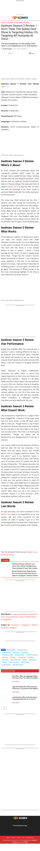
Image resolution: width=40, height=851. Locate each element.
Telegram (13, 627)
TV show (14, 842)
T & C (23, 837)
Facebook (15, 625)
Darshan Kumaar (19, 655)
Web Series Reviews (22, 23)
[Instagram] (17, 822)
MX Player (13, 657)
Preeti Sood (5, 660)
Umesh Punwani (7, 49)
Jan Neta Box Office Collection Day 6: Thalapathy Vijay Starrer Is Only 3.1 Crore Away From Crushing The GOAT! (25, 698)
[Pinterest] (20, 822)
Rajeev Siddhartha (15, 660)
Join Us (10, 53)
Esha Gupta (5, 657)
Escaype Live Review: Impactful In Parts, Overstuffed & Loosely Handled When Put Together (19, 617)
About (8, 837)
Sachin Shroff (32, 660)
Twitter (34, 625)
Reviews (10, 23)
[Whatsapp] (9, 646)
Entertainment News (32, 655)
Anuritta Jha (16, 652)
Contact (13, 837)
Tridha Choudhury (14, 662)
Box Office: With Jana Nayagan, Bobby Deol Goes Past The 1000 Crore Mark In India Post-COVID (25, 677)
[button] (31, 53)
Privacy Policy (29, 837)
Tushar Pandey (25, 662)
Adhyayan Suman (22, 650)
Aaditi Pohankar (11, 650)
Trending (4, 662)
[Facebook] (2, 646)
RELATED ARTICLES (8, 671)
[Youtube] (26, 822)
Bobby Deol (13, 186)
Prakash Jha (31, 657)
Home (3, 23)
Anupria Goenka (6, 652)
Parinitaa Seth (21, 657)
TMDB (26, 842)
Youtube (4, 627)
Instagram (25, 625)
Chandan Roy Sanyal (7, 655)
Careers (19, 837)
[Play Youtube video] (20, 540)
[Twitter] (6, 646)
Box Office (16, 681)
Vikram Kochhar (6, 664)
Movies (34, 840)
